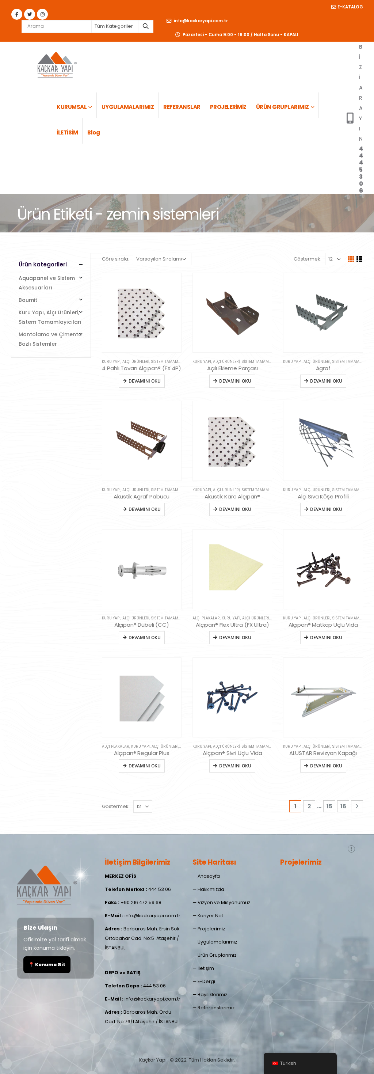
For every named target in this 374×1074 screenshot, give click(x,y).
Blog (93, 132)
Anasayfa (209, 876)
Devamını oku (145, 381)
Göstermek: (307, 258)
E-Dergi (206, 981)
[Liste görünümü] (359, 259)
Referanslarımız (216, 1008)
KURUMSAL (72, 107)
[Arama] (145, 26)
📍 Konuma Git (46, 964)
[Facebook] (16, 14)
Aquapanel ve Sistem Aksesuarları (47, 282)
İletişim (206, 968)
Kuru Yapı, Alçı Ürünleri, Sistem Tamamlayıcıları (149, 361)
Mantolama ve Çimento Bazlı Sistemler (50, 339)
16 (343, 806)
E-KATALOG (350, 7)
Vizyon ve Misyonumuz (224, 902)
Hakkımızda (211, 889)
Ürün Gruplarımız (217, 955)
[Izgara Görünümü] (351, 259)
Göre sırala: (115, 258)
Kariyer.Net (210, 915)
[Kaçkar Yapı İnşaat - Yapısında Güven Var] (56, 64)
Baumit (28, 300)
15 (329, 806)
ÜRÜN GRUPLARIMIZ (282, 107)
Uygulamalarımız (217, 942)
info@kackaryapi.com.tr (200, 21)
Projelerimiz (211, 929)
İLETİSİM (67, 132)
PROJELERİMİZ (228, 107)
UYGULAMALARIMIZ (128, 107)
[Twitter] (29, 14)
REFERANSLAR (182, 107)
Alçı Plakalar (206, 618)
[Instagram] (42, 14)
